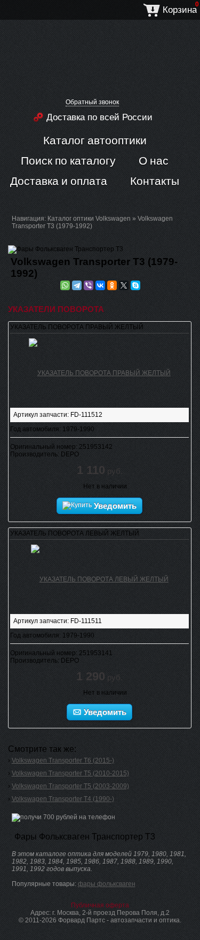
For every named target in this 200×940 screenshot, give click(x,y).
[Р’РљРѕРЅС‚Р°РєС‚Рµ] (100, 285)
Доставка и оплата (58, 180)
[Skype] (135, 285)
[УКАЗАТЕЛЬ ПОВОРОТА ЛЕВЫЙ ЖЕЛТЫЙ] (99, 577)
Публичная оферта (100, 905)
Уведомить (114, 505)
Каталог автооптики (95, 140)
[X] (124, 285)
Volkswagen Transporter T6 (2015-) (63, 760)
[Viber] (88, 285)
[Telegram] (77, 285)
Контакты (154, 180)
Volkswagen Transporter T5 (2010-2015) (70, 773)
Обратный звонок (92, 102)
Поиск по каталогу (68, 160)
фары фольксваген (106, 884)
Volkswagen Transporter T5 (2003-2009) (70, 786)
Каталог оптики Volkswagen (89, 218)
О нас (154, 160)
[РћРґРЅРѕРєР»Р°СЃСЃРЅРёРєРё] (112, 285)
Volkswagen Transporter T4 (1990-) (63, 799)
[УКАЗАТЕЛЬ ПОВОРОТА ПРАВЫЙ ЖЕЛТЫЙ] (99, 371)
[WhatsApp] (65, 285)
